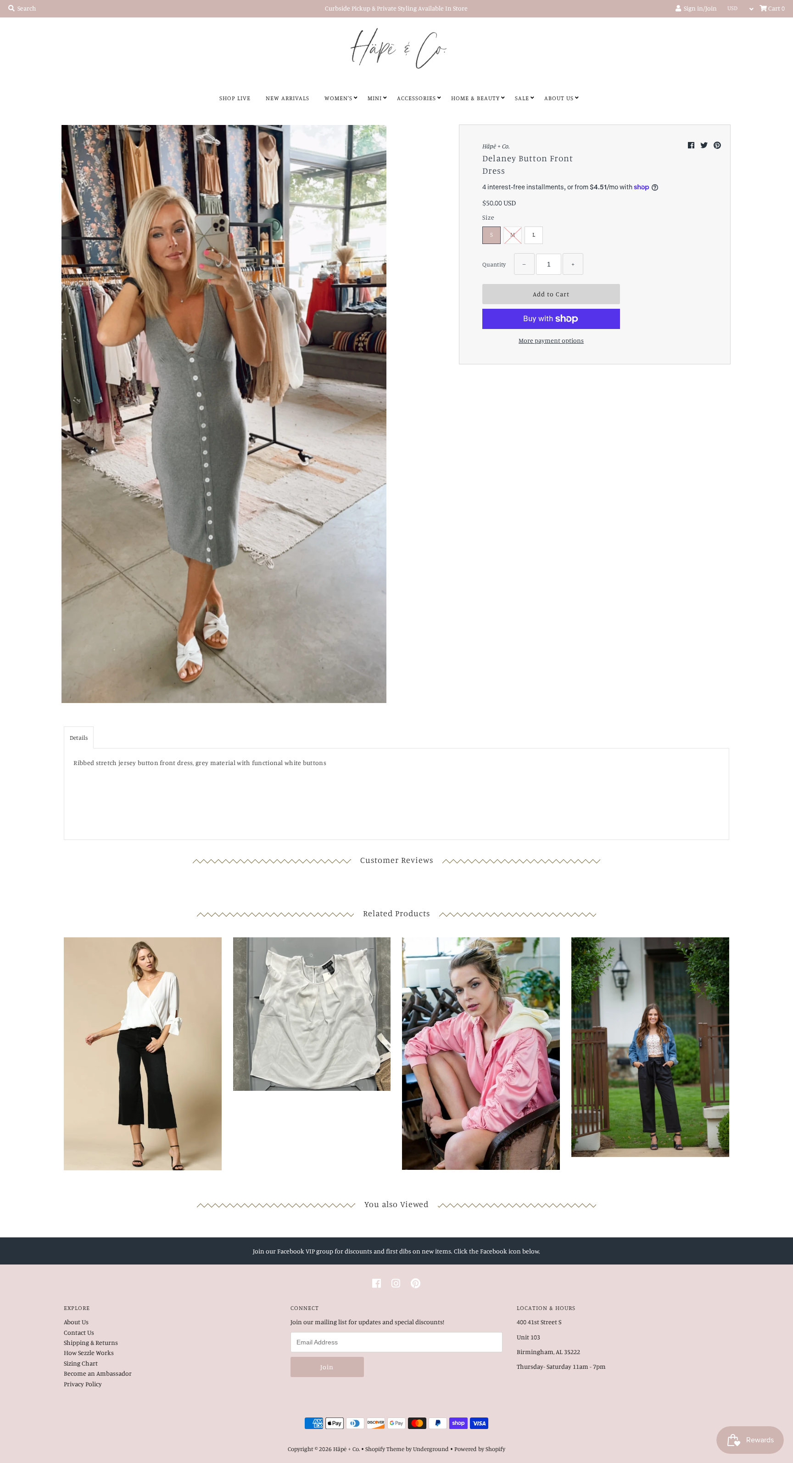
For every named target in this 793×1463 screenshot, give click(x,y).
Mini (375, 98)
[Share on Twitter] (704, 145)
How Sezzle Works (89, 1352)
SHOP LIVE (235, 98)
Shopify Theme (384, 1448)
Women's (338, 98)
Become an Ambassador (98, 1373)
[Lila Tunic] (143, 1051)
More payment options (551, 340)
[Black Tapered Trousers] (650, 1045)
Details (79, 737)
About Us (559, 98)
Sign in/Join (699, 8)
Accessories (416, 98)
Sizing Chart (81, 1363)
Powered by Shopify (479, 1448)
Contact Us (79, 1332)
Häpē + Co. (346, 1448)
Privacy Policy (83, 1384)
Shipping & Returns (91, 1342)
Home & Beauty (475, 98)
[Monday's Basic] (312, 1012)
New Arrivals (287, 98)
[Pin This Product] (717, 145)
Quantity (494, 264)
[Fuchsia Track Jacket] (481, 1051)
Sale (522, 98)
